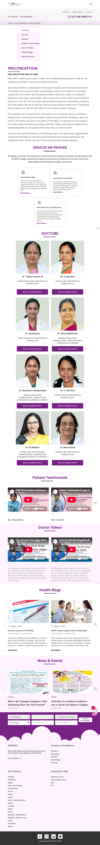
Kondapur (11, 777)
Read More (12, 650)
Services (25, 39)
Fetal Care (54, 763)
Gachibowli (11, 780)
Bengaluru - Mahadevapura (17, 815)
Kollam (10, 826)
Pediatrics (54, 757)
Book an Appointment (32, 292)
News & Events (28, 56)
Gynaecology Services (58, 780)
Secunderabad (21, 23)
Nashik (10, 812)
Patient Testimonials (31, 43)
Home (10, 23)
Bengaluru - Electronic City (17, 818)
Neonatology (55, 760)
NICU (52, 783)
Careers (89, 12)
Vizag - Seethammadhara (16, 800)
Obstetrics (54, 751)
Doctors (25, 34)
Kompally (11, 806)
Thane (10, 821)
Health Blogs (27, 52)
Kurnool (10, 791)
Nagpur (10, 783)
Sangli (10, 797)
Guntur (10, 794)
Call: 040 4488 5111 (81, 16)
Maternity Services (57, 777)
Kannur (10, 803)
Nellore (10, 809)
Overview (25, 30)
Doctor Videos (28, 48)
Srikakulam (12, 824)
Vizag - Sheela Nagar (15, 786)
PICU (52, 786)
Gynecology (55, 754)
